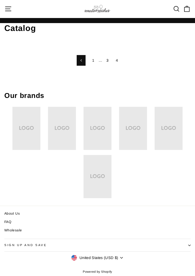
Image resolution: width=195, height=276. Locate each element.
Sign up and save (25, 245)
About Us (12, 213)
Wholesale (13, 230)
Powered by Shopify (97, 271)
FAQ (7, 222)
